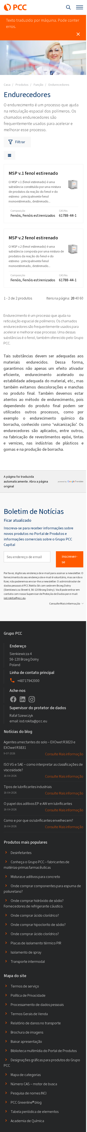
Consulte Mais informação (64, 603)
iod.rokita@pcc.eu (15, 598)
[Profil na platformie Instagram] (31, 699)
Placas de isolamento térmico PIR (36, 943)
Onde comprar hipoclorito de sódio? (38, 924)
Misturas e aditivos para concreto (35, 876)
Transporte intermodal (28, 961)
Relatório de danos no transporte (36, 1023)
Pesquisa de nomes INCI (28, 1093)
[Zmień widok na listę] (9, 155)
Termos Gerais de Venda (29, 1013)
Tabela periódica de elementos (34, 1111)
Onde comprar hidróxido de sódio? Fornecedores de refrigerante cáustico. (34, 903)
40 (77, 298)
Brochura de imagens (27, 1032)
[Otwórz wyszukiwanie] (68, 7)
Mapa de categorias (26, 1074)
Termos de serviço (25, 986)
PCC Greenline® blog (26, 1102)
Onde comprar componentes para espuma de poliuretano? (42, 888)
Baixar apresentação (26, 1041)
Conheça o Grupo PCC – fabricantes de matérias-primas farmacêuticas (36, 864)
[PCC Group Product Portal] (15, 7)
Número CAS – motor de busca (34, 1084)
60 (81, 298)
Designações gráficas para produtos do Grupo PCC (42, 1063)
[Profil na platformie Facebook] (13, 699)
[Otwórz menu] (79, 7)
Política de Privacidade (28, 995)
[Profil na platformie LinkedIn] (22, 699)
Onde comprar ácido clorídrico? (35, 915)
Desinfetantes (21, 852)
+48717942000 (28, 680)
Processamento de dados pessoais (37, 1004)
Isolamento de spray (26, 952)
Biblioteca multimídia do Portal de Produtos (44, 1050)
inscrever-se (69, 559)
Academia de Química (27, 1120)
